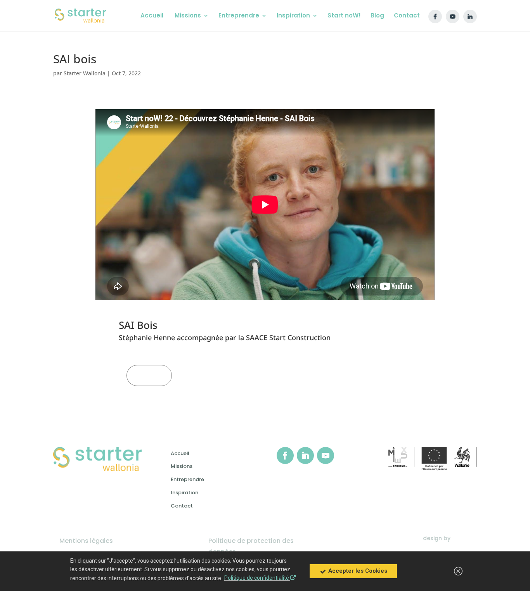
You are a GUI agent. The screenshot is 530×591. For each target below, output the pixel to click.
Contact (182, 505)
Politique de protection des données (251, 546)
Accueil (180, 453)
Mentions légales (86, 540)
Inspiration (184, 492)
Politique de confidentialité (257, 578)
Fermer (149, 375)
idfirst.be (464, 538)
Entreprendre (187, 479)
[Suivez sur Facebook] (285, 455)
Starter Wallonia (85, 73)
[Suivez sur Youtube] (325, 455)
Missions (181, 466)
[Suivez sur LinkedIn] (305, 455)
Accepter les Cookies (357, 570)
